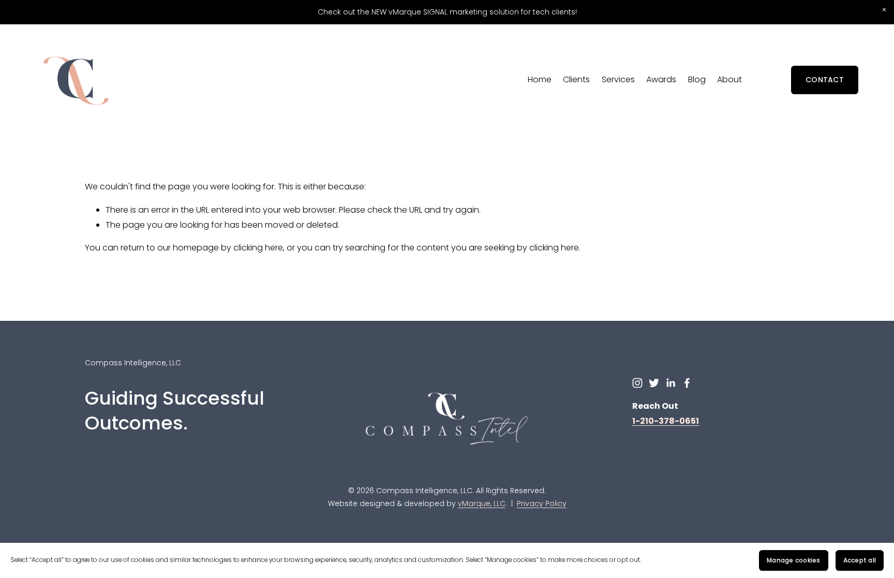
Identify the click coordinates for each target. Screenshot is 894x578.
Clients (576, 79)
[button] (884, 10)
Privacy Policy (542, 503)
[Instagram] (637, 383)
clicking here (258, 248)
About (729, 79)
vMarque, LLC (481, 503)
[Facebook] (687, 383)
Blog (697, 79)
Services (618, 79)
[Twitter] (654, 383)
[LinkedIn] (670, 383)
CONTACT (825, 80)
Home (540, 79)
